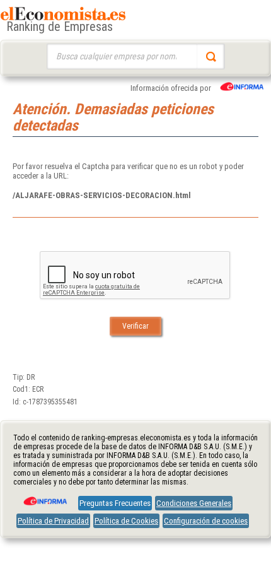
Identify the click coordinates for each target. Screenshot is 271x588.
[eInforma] (44, 496)
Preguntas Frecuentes (115, 503)
